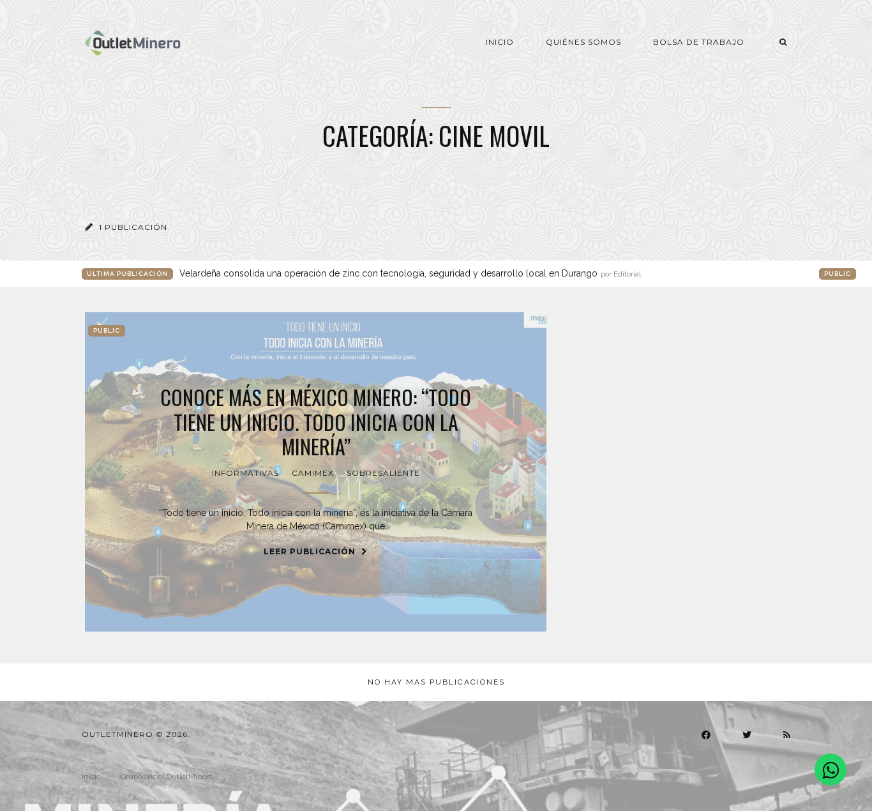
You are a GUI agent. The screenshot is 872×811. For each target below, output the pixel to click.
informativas (245, 473)
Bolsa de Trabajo (698, 42)
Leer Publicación (311, 551)
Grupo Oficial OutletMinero (167, 776)
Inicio (500, 42)
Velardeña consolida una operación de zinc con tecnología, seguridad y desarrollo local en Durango (410, 273)
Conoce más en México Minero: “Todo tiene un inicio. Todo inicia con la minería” (315, 422)
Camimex (313, 473)
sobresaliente (383, 473)
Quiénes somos (583, 42)
